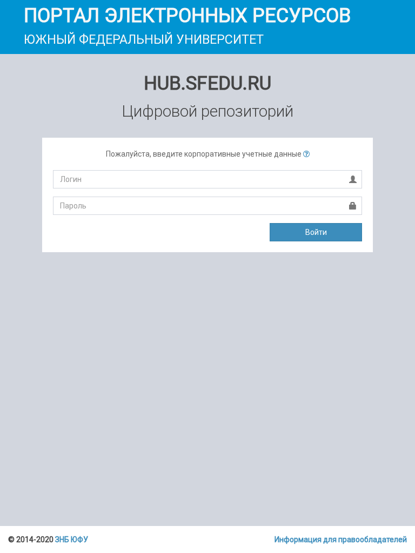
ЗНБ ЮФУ (71, 539)
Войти (316, 232)
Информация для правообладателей (341, 539)
